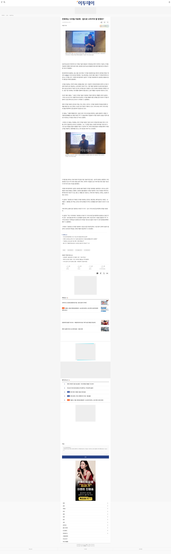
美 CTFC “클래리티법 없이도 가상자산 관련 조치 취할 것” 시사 (76, 243)
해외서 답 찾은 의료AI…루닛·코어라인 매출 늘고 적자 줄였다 (76, 259)
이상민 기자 (64, 25)
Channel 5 (65, 538)
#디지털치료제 (87, 250)
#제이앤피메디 (70, 250)
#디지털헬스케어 (79, 250)
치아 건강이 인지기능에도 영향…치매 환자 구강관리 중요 (75, 261)
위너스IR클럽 (65, 541)
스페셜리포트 (65, 536)
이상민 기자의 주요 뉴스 (67, 255)
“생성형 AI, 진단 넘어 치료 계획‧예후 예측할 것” (73, 241)
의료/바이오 (11, 15)
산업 (7, 15)
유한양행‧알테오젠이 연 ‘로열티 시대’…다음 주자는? (74, 257)
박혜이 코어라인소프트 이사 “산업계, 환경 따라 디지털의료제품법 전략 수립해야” (80, 239)
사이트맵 (140, 549)
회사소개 (30, 549)
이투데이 (3, 15)
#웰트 (64, 250)
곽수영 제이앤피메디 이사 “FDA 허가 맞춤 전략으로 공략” (75, 237)
